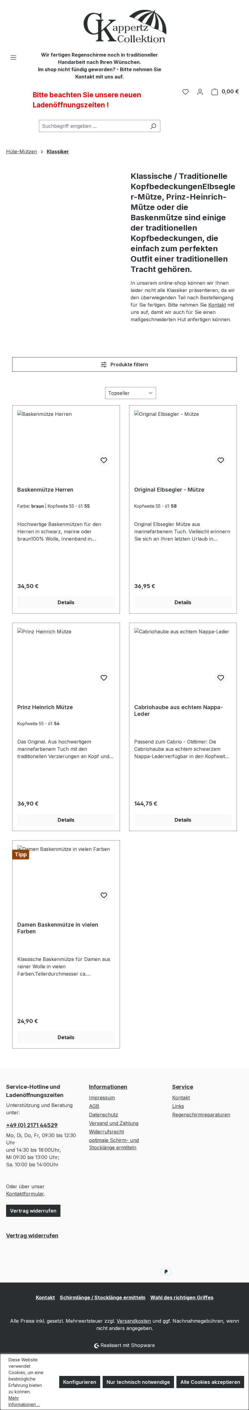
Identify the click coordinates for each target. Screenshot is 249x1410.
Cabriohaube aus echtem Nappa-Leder (178, 710)
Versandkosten (134, 1321)
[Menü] (13, 57)
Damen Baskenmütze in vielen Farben (57, 928)
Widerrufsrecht (106, 1132)
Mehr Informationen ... (24, 1401)
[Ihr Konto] (200, 91)
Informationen (108, 1087)
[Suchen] (153, 126)
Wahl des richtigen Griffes (181, 1297)
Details (66, 602)
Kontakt (217, 305)
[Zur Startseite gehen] (124, 25)
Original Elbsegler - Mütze (169, 489)
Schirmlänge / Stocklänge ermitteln (102, 1297)
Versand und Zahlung (113, 1123)
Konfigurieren (79, 1382)
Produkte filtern (128, 364)
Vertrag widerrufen (33, 1211)
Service (182, 1087)
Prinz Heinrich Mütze (45, 707)
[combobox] (92, 126)
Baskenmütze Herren (45, 489)
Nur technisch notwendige (138, 1382)
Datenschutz (103, 1115)
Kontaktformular (25, 1194)
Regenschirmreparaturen (201, 1115)
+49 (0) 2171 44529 (32, 1125)
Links (178, 1106)
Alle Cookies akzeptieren (210, 1382)
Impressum (102, 1098)
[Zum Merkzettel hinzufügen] (104, 460)
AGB (94, 1106)
